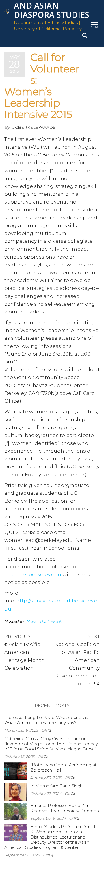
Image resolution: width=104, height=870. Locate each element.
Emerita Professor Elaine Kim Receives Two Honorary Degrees (64, 808)
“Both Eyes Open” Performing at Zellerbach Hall (63, 767)
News (31, 621)
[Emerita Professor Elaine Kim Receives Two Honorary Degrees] (15, 811)
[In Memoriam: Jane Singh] (15, 791)
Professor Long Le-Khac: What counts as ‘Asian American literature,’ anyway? (46, 720)
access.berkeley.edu (36, 574)
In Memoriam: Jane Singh (56, 786)
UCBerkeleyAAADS (33, 127)
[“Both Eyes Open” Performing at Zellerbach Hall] (15, 770)
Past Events (51, 621)
